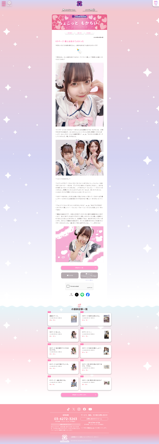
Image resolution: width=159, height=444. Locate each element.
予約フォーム (90, 428)
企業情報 (73, 437)
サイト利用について (81, 437)
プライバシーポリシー (93, 437)
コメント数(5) (89, 280)
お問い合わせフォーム (94, 419)
